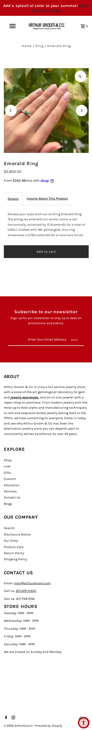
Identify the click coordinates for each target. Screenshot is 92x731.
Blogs (8, 504)
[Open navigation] (12, 26)
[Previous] (11, 110)
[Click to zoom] (80, 76)
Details (13, 199)
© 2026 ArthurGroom (18, 725)
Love (7, 466)
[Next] (81, 110)
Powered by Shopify (48, 725)
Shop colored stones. (60, 8)
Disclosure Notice (17, 534)
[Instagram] (12, 718)
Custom (10, 479)
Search (9, 528)
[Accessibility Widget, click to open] (83, 722)
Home (27, 46)
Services (10, 491)
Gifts (7, 472)
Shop (8, 460)
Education (11, 485)
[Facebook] (5, 718)
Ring (39, 46)
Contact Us (12, 497)
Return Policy (14, 553)
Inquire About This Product (47, 198)
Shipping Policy (15, 559)
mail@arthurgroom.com (32, 583)
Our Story (11, 540)
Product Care (14, 547)
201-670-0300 (26, 591)
